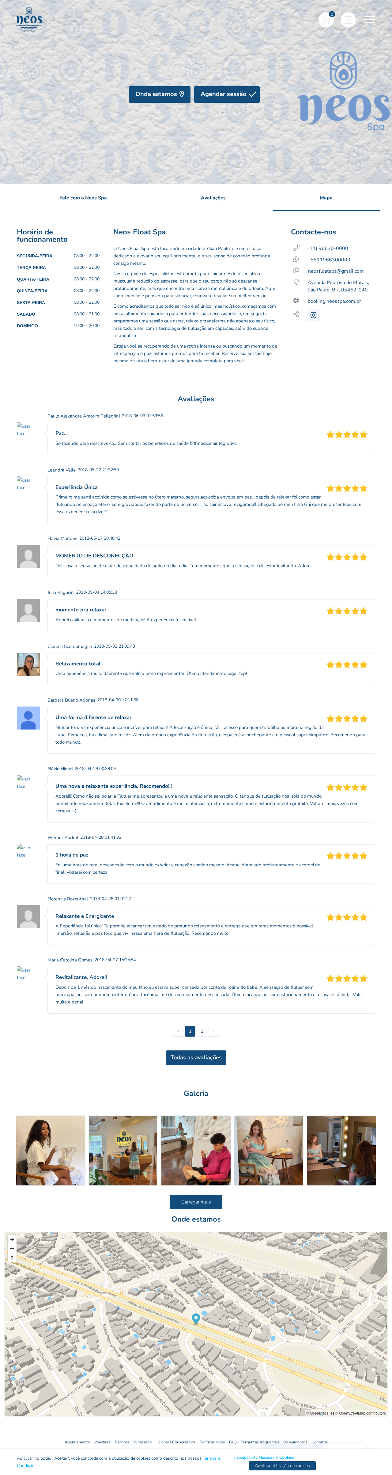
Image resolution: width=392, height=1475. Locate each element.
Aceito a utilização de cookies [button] (282, 1466)
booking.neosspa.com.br (334, 301)
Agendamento (77, 1442)
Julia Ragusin (60, 592)
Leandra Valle (61, 470)
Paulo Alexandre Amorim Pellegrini (83, 416)
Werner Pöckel (62, 837)
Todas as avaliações (196, 1057)
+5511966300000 (328, 259)
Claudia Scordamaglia (69, 646)
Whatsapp (142, 1442)
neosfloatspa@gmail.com (336, 271)
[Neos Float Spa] (29, 20)
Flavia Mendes (62, 538)
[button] (326, 20)
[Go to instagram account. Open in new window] (313, 315)
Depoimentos (295, 1442)
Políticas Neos (212, 1442)
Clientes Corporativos (175, 1442)
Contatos (319, 1442)
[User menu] (348, 20)
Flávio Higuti (60, 769)
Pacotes (122, 1442)
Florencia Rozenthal (67, 899)
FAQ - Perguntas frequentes (254, 1442)
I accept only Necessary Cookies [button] (264, 1457)
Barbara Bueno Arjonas (71, 700)
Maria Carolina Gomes (69, 960)
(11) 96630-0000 (328, 248)
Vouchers (102, 1442)
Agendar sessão (224, 94)
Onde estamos (156, 94)
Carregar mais (196, 1202)
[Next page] (214, 1031)
